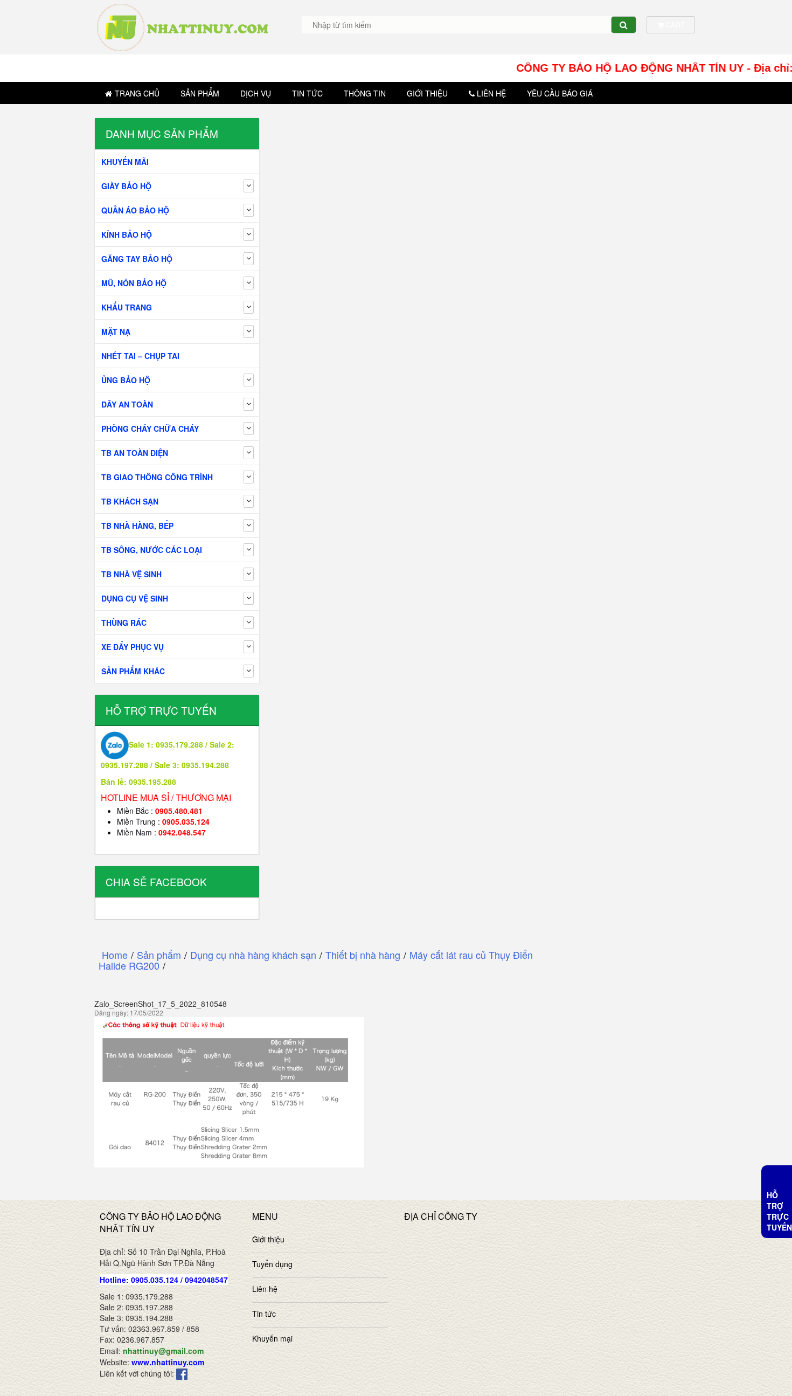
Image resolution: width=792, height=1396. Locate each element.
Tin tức (307, 93)
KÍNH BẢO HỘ (126, 234)
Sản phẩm (199, 93)
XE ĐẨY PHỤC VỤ (132, 646)
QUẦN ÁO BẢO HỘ (135, 210)
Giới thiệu (427, 93)
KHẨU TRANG (126, 307)
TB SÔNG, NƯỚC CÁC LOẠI (151, 549)
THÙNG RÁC (124, 622)
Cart (674, 24)
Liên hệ (491, 93)
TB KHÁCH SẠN (129, 501)
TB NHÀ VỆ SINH (131, 574)
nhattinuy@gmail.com (163, 1350)
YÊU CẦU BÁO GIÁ (560, 93)
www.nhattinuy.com (167, 1362)
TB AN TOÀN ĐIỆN (134, 452)
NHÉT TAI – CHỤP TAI (140, 355)
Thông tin (365, 93)
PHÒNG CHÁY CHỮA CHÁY (150, 428)
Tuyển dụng (272, 1264)
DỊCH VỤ (255, 93)
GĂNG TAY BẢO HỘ (136, 258)
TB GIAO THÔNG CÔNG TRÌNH (157, 477)
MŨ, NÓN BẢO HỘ (133, 283)
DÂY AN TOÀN (127, 404)
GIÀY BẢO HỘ (126, 186)
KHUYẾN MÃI (125, 161)
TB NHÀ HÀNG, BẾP (137, 525)
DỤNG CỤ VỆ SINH (134, 598)
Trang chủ (137, 93)
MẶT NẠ (115, 331)
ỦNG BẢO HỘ (125, 380)
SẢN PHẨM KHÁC (133, 671)
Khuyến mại (272, 1338)
